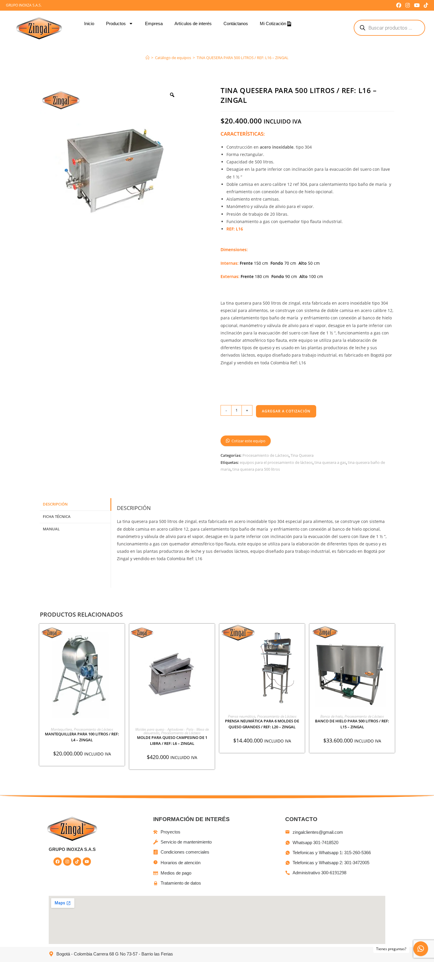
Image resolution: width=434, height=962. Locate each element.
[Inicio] (147, 57)
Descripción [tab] (55, 504)
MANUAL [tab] (51, 529)
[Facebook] (57, 861)
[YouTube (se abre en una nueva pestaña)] (417, 5)
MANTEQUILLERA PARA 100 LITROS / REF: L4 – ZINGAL (82, 736)
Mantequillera (61, 729)
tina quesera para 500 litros (256, 469)
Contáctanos (235, 23)
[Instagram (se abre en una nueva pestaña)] (407, 5)
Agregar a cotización (286, 411)
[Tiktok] (77, 861)
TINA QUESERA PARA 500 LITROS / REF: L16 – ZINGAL (242, 57)
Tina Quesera (302, 455)
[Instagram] (67, 861)
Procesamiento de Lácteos (265, 455)
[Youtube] (87, 861)
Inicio (89, 23)
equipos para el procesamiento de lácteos (276, 462)
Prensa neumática (241, 716)
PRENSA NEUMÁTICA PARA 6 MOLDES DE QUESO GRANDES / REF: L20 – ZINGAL (262, 723)
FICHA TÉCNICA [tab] (57, 516)
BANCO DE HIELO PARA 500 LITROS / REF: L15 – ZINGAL (352, 723)
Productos (116, 23)
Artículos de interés (193, 23)
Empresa (154, 23)
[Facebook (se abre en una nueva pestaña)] (398, 5)
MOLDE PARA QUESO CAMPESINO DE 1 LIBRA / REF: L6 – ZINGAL (172, 740)
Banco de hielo (331, 716)
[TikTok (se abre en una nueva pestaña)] (425, 5)
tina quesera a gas (330, 462)
